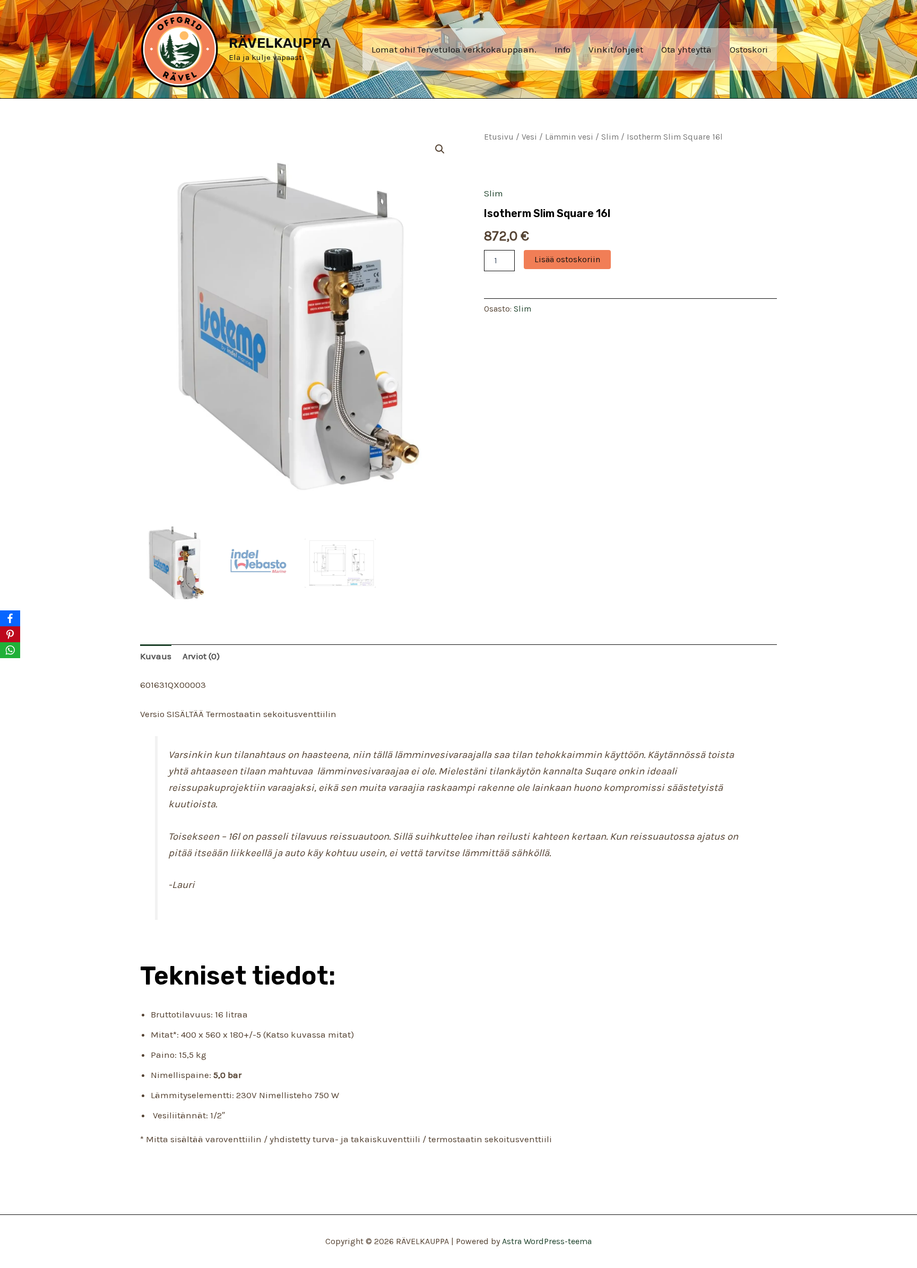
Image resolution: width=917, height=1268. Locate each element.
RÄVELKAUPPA (280, 43)
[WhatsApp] (10, 650)
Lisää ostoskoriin (567, 259)
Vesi (529, 137)
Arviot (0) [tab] (201, 656)
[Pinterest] (10, 634)
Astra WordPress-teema (547, 1241)
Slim (610, 137)
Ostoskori (749, 49)
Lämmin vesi (569, 137)
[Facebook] (10, 618)
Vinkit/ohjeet (616, 49)
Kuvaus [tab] (155, 656)
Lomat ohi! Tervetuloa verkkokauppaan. (454, 49)
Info (562, 49)
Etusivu (499, 137)
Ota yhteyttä (686, 49)
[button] (439, 149)
